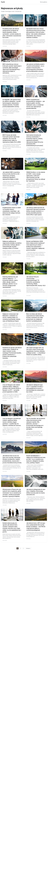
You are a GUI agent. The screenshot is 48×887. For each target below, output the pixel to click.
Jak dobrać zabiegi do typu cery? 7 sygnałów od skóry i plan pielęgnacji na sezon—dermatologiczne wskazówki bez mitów (35, 388)
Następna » (28, 548)
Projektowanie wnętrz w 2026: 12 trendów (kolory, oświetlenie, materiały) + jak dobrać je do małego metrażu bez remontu (12, 211)
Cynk (3, 2)
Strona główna (43, 2)
